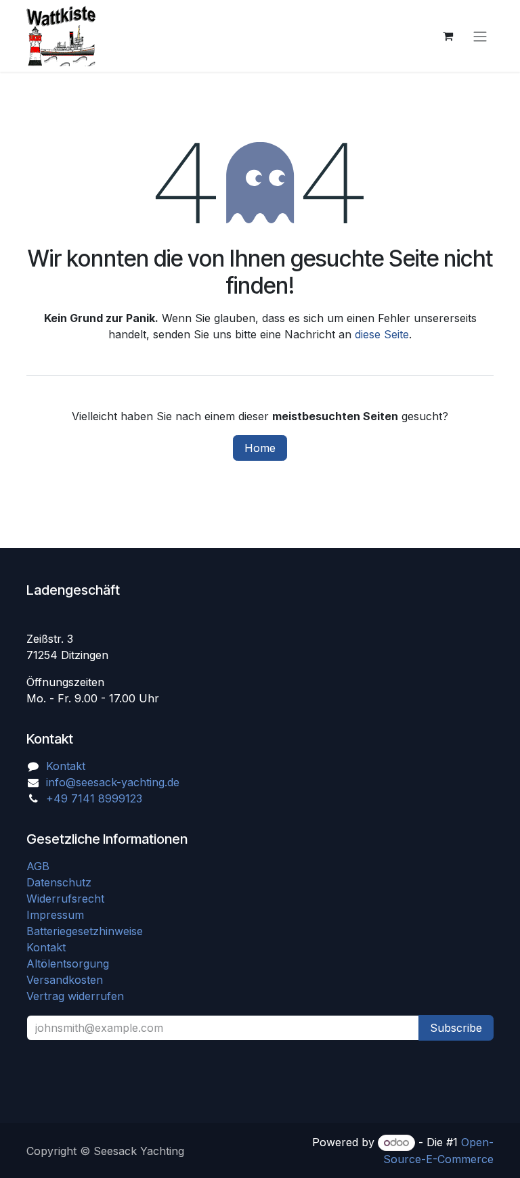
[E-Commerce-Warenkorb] (447, 35)
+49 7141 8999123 (94, 798)
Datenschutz (58, 882)
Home (260, 448)
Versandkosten (69, 980)
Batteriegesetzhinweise (84, 931)
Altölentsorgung (67, 963)
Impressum (55, 915)
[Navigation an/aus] (480, 36)
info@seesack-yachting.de (112, 782)
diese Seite (382, 334)
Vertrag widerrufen (75, 996)
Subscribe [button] (456, 1028)
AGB (39, 866)
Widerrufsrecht (65, 898)
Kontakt (65, 766)
